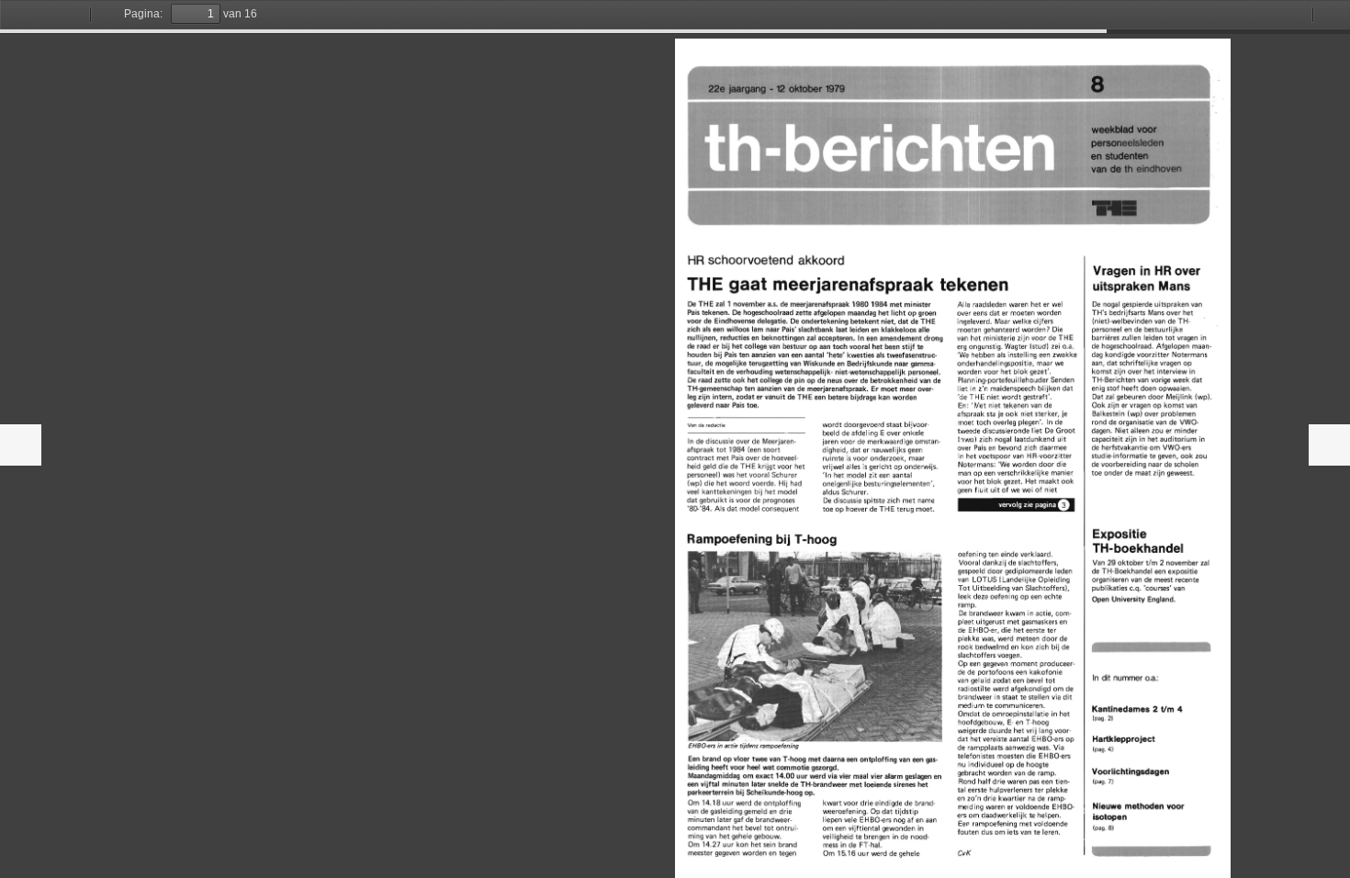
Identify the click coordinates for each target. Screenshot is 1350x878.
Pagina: (143, 13)
